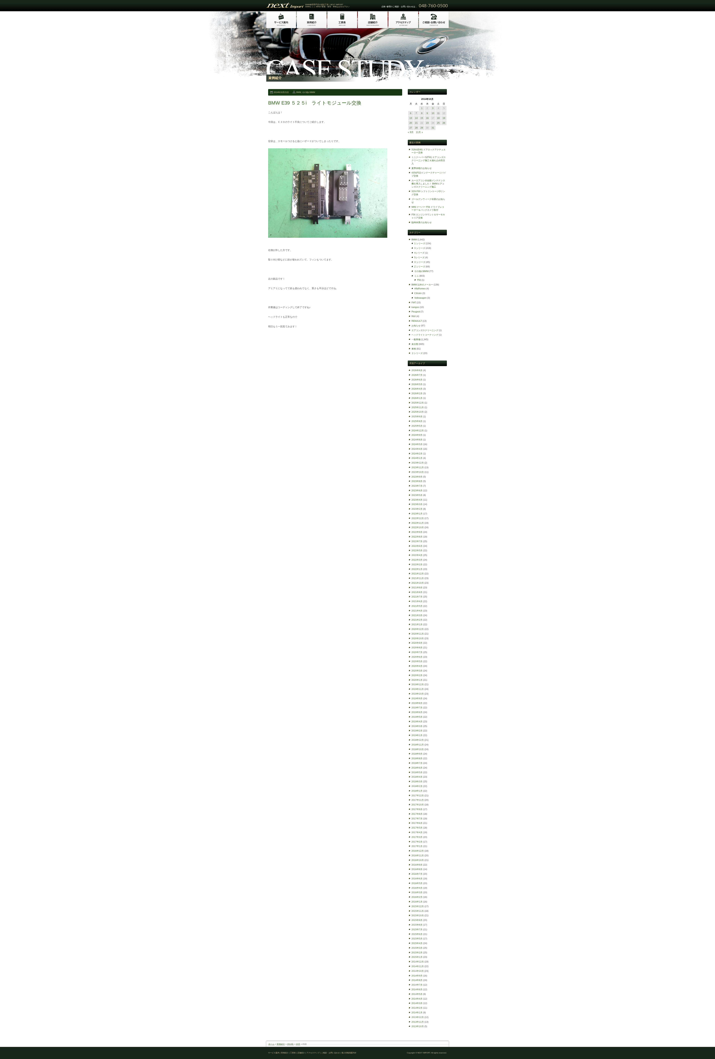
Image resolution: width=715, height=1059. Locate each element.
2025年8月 (416, 421)
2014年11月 (417, 966)
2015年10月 (417, 915)
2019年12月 (417, 684)
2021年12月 (417, 573)
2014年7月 (416, 985)
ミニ (416, 276)
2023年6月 (416, 490)
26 (444, 123)
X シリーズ (419, 262)
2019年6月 (416, 712)
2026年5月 (416, 384)
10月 (298, 1044)
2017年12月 (417, 795)
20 (410, 123)
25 (438, 123)
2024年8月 (416, 439)
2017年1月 (416, 846)
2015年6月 (416, 934)
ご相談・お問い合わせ (330, 1053)
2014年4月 (416, 999)
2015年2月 (416, 952)
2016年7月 (416, 874)
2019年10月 (417, 694)
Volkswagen (420, 298)
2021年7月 (416, 596)
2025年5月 (416, 426)
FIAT (413, 302)
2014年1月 (416, 1012)
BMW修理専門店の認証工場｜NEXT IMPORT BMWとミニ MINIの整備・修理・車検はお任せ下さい (327, 6)
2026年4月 (416, 389)
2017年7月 (416, 818)
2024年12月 (417, 430)
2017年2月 (416, 841)
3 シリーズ (419, 248)
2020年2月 (416, 675)
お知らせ (415, 325)
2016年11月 (417, 855)
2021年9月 (416, 587)
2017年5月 (416, 827)
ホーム (271, 1044)
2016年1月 (416, 901)
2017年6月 (416, 823)
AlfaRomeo (420, 288)
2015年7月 (416, 929)
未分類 (414, 344)
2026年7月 (416, 375)
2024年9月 (416, 435)
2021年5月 (416, 606)
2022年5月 (416, 550)
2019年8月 (416, 703)
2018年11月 (417, 744)
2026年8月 (416, 370)
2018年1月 (416, 791)
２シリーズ (417, 353)
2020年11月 (417, 634)
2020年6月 (416, 657)
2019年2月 (416, 730)
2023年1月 (416, 513)
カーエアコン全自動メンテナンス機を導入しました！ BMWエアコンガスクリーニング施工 (428, 183)
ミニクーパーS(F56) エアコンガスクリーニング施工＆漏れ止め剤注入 (428, 160)
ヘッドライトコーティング (424, 334)
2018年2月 (416, 786)
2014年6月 (416, 989)
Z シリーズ (419, 266)
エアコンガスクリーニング (424, 330)
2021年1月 (416, 624)
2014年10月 (417, 971)
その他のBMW (308, 92)
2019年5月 (416, 717)
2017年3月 (416, 837)
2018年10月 (417, 749)
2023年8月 (416, 481)
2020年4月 (416, 666)
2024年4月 (416, 449)
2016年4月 (416, 888)
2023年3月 (416, 504)
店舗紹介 (301, 1053)
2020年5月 (416, 661)
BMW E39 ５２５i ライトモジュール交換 (314, 102)
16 (427, 118)
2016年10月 (417, 860)
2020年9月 (416, 643)
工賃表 (293, 1053)
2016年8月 (416, 869)
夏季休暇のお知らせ (421, 168)
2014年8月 (416, 980)
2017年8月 (416, 814)
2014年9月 (416, 975)
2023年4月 (416, 500)
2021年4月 (416, 610)
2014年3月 (416, 1003)
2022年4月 (416, 555)
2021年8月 (416, 592)
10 (433, 113)
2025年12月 (417, 403)
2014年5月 (416, 994)
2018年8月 (416, 758)
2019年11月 (417, 689)
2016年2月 (416, 897)
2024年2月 (416, 453)
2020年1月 (416, 680)
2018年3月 (416, 781)
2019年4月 (416, 721)
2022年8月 (416, 536)
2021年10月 (417, 583)
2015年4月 (416, 943)
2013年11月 (417, 1022)
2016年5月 (416, 883)
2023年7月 (416, 486)
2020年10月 (417, 638)
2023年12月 (417, 462)
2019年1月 (416, 735)
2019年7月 (416, 707)
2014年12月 (417, 961)
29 (421, 128)
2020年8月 (416, 647)
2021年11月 (417, 578)
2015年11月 (417, 911)
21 (416, 123)
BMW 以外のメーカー (422, 284)
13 (410, 118)
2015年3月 (416, 948)
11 (438, 113)
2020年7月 (416, 652)
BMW (298, 92)
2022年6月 (416, 546)
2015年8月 (416, 925)
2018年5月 (416, 772)
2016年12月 (417, 851)
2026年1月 (416, 398)
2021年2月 (416, 620)
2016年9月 (416, 865)
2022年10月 (417, 527)
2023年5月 (416, 495)
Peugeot (415, 311)
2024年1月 (416, 458)
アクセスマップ (313, 1053)
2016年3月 (416, 892)
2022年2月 (416, 564)
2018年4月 (416, 777)
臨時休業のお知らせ (421, 222)
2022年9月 (416, 532)
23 (427, 123)
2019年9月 (416, 698)
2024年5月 (416, 444)
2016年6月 (416, 878)
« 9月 (411, 132)
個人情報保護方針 (348, 1053)
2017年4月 (416, 832)
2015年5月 (416, 938)
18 (438, 118)
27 (410, 128)
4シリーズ (419, 253)
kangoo (415, 307)
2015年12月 (417, 906)
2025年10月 (417, 412)
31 (433, 128)
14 (416, 118)
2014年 (290, 1044)
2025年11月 (417, 407)
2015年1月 (416, 957)
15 (421, 118)
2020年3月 (416, 670)
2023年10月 (417, 472)
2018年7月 (416, 763)
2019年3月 (416, 726)
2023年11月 (417, 467)
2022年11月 (417, 523)
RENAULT (416, 321)
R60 (413, 316)
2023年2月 (416, 509)
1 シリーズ (419, 243)
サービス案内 (273, 1053)
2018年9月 (416, 754)
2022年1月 (416, 569)
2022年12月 (417, 518)
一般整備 (415, 339)
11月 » (419, 132)
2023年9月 (416, 476)
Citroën (418, 293)
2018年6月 (416, 767)
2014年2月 (416, 1008)
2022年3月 (416, 560)
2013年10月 (417, 1026)
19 (444, 118)
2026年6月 (416, 379)
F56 (419, 280)
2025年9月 (416, 416)
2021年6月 (416, 601)
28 (416, 128)
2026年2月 (416, 393)
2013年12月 (417, 1017)
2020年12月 (417, 629)
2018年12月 (417, 740)
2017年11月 (417, 800)
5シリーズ (419, 257)
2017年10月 (417, 804)
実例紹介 (281, 1044)
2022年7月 (416, 541)
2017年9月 (416, 809)
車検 (413, 348)
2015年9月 (416, 920)
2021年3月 (416, 615)
